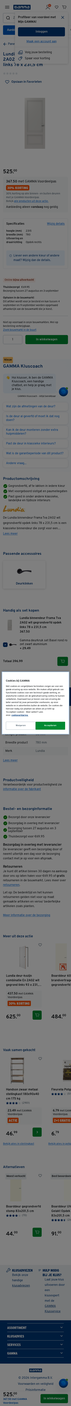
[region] (35, 703)
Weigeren (21, 725)
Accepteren (50, 725)
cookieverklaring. (19, 715)
